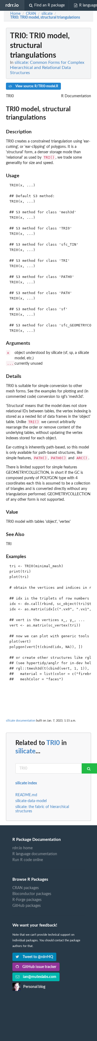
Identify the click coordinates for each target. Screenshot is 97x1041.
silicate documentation (20, 720)
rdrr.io (12, 5)
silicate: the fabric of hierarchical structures (42, 809)
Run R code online (27, 860)
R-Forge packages (26, 900)
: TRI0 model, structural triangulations (45, 17)
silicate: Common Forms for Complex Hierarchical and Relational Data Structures (47, 67)
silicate (25, 751)
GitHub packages (26, 906)
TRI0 (53, 743)
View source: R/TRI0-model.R (36, 86)
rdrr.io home (22, 848)
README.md (26, 795)
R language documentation (34, 854)
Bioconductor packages (31, 894)
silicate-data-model (31, 801)
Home (15, 14)
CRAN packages (25, 888)
